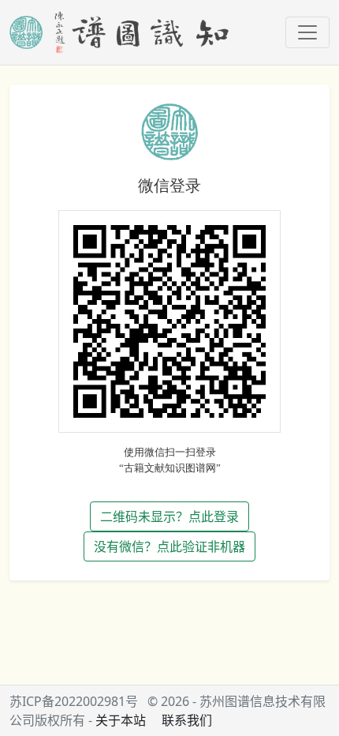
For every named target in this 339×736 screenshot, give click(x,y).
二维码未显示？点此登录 (169, 516)
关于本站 (120, 720)
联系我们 (187, 720)
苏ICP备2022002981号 (73, 701)
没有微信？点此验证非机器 (169, 546)
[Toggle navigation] (307, 32)
